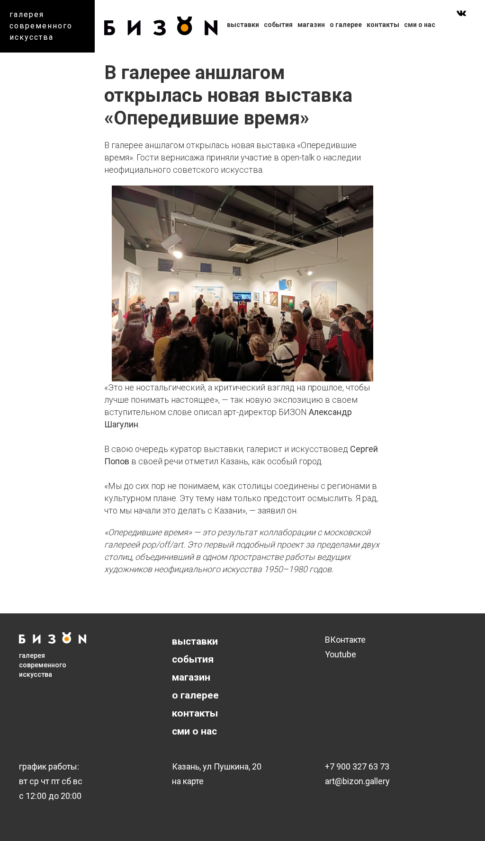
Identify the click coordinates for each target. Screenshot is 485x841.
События (278, 24)
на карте (188, 781)
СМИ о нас (419, 24)
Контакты (383, 24)
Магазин (311, 24)
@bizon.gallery (362, 781)
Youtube (340, 654)
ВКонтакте (345, 640)
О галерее (346, 24)
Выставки (243, 24)
